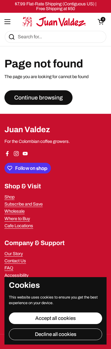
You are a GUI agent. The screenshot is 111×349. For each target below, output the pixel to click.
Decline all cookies (55, 334)
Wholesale (14, 211)
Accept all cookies (55, 318)
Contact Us (15, 260)
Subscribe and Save (23, 204)
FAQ (8, 268)
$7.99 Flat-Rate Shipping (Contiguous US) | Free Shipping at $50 (55, 6)
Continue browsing (38, 97)
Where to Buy (17, 218)
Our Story (13, 253)
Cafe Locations (18, 225)
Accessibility (16, 275)
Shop (9, 197)
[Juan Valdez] (54, 21)
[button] (101, 22)
